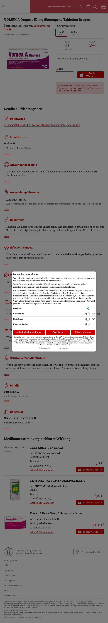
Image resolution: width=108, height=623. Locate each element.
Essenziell (17, 308)
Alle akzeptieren (83, 332)
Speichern (58, 332)
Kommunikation (20, 324)
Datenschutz (44, 348)
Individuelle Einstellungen (29, 332)
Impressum (64, 348)
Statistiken (18, 319)
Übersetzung (18, 313)
